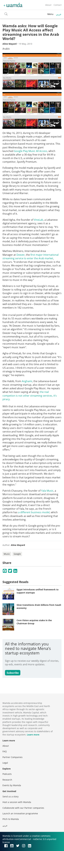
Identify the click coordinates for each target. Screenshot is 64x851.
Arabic (6, 48)
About (48, 4)
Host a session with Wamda (16, 802)
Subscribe (13, 672)
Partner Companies (12, 757)
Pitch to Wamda (10, 819)
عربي (59, 14)
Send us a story (10, 796)
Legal (5, 762)
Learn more (33, 734)
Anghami (27, 381)
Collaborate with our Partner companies (23, 807)
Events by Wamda (11, 785)
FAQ (4, 751)
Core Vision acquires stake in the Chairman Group (34, 622)
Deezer (20, 254)
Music (7, 553)
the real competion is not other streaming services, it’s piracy (29, 395)
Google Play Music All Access (30, 151)
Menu (50, 14)
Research (7, 779)
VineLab (38, 219)
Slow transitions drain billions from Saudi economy (39, 606)
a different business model (34, 512)
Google (17, 553)
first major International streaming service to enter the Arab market (30, 256)
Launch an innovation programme (20, 813)
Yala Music (47, 490)
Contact (58, 4)
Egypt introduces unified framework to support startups (38, 591)
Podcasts (7, 773)
